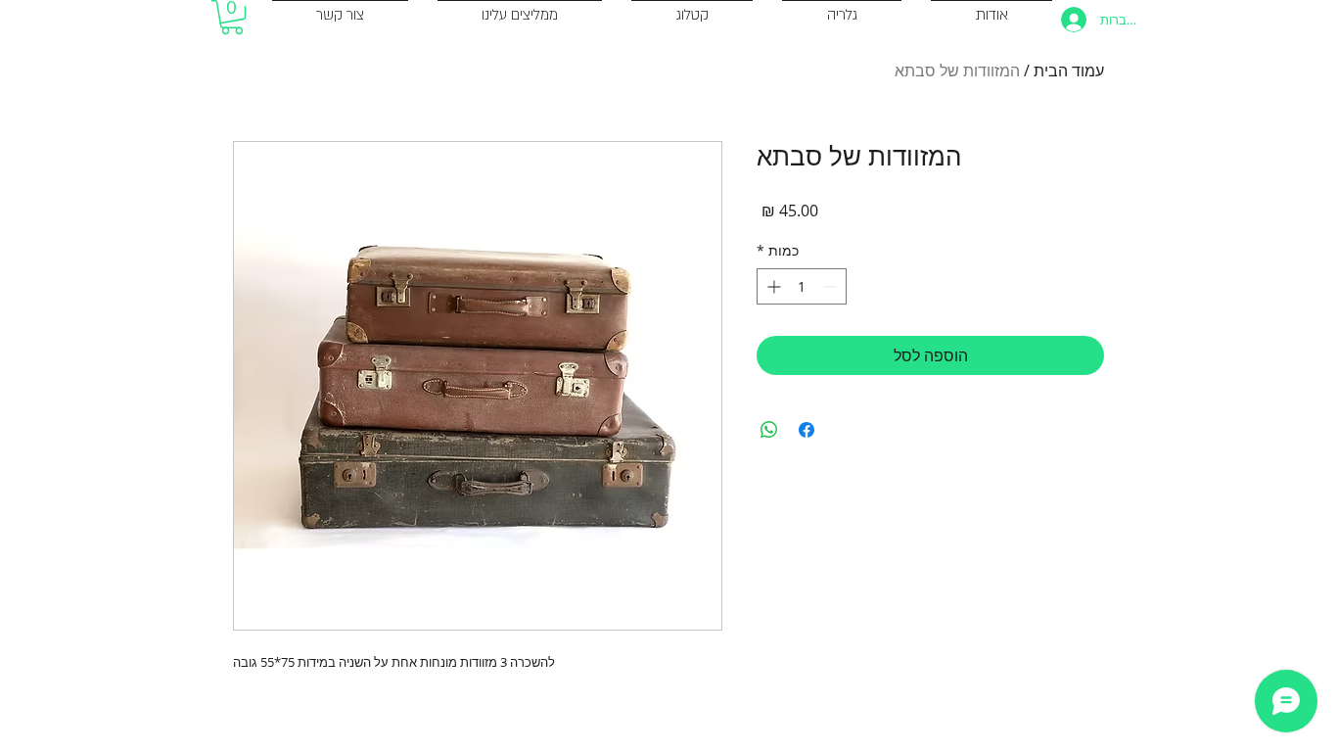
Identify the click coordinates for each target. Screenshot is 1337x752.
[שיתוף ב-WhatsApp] (769, 430)
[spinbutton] (801, 286)
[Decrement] (831, 286)
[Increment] (772, 286)
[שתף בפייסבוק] (806, 430)
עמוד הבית (1069, 70)
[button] (232, 17)
